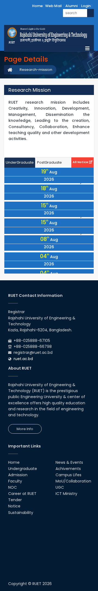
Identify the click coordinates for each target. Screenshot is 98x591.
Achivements (68, 468)
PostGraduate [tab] (49, 162)
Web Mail (53, 5)
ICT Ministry (66, 493)
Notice (14, 506)
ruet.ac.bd (23, 358)
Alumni (71, 5)
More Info (25, 428)
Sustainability (20, 512)
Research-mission (36, 69)
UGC (60, 487)
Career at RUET (22, 493)
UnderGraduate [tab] (20, 162)
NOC (12, 487)
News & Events (69, 462)
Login (86, 5)
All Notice (81, 162)
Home (37, 5)
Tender (15, 500)
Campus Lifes (68, 475)
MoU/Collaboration (73, 481)
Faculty (15, 481)
